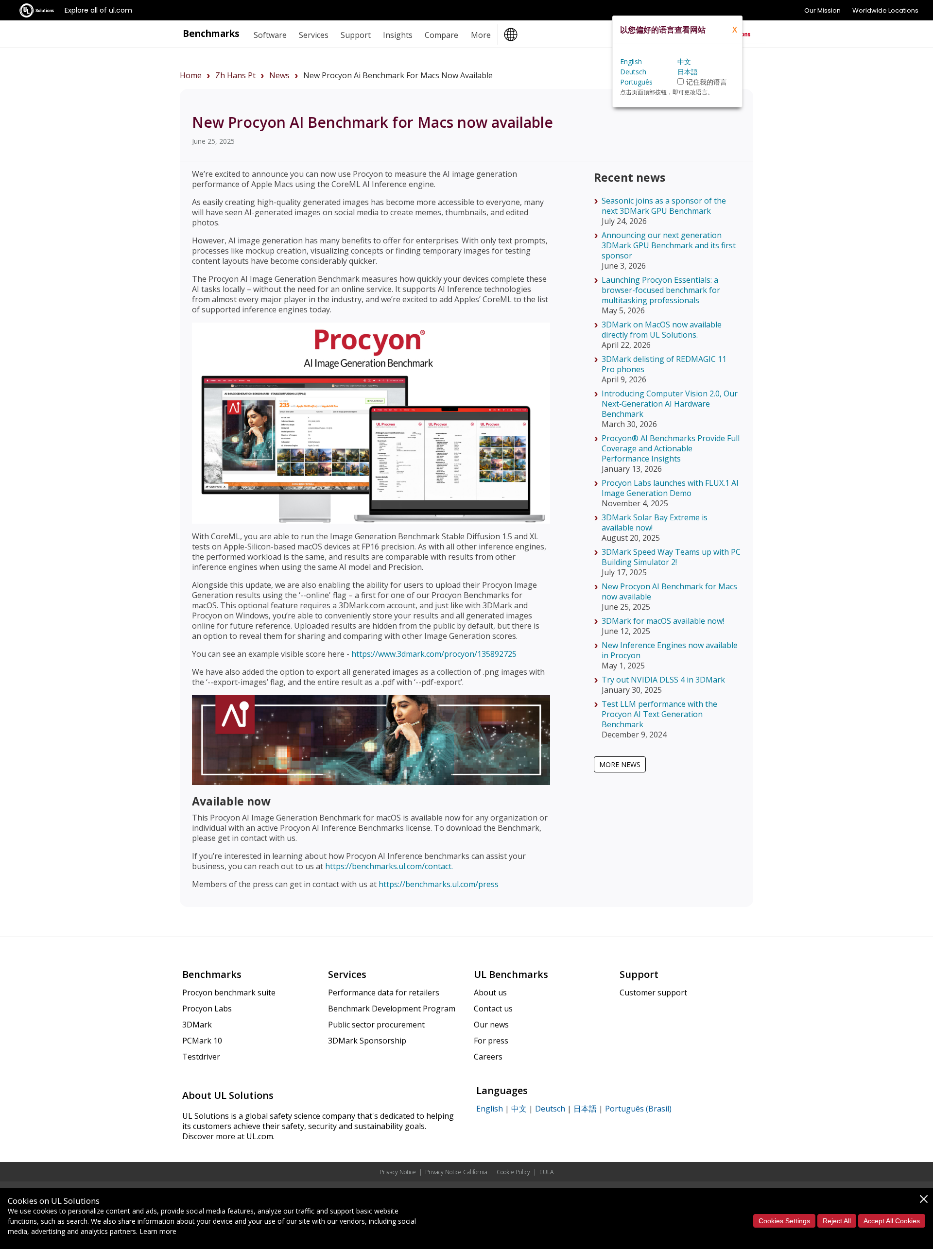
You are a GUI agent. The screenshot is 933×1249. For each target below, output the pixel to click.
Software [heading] (270, 35)
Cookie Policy (513, 1172)
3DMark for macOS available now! (663, 621)
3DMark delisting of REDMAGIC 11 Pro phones (664, 364)
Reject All (837, 1221)
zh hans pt (235, 75)
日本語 (585, 1108)
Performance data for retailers (383, 992)
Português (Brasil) (638, 1108)
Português (636, 81)
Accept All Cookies (892, 1221)
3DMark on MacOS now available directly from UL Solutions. (662, 329)
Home (191, 75)
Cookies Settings (784, 1221)
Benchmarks (211, 33)
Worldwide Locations (885, 10)
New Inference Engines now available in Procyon (670, 650)
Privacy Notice (398, 1172)
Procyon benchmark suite (229, 992)
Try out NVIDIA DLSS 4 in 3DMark (663, 679)
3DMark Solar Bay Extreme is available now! (655, 522)
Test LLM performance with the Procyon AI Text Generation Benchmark (659, 714)
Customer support (653, 992)
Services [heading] (313, 35)
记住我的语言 (706, 81)
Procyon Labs (207, 1008)
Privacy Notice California (456, 1172)
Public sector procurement (376, 1024)
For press (491, 1040)
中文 (519, 1108)
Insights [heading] (398, 35)
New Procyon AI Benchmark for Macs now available (669, 591)
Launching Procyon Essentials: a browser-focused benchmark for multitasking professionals (661, 290)
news (279, 75)
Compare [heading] (441, 35)
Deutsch (550, 1108)
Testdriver (201, 1056)
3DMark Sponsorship (367, 1040)
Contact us (493, 1008)
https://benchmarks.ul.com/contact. (389, 866)
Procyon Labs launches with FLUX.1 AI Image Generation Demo (670, 488)
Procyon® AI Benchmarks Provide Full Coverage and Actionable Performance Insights (671, 448)
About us (490, 992)
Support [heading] (356, 35)
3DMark (197, 1024)
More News (619, 764)
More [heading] (481, 35)
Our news (491, 1024)
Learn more (157, 1231)
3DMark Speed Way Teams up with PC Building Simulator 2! (671, 557)
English (489, 1108)
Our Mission (822, 10)
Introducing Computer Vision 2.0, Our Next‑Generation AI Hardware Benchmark (670, 403)
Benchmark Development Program (391, 1008)
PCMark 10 (202, 1040)
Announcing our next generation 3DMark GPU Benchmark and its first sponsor (669, 245)
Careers (488, 1056)
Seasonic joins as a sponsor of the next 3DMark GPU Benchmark (664, 205)
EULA (546, 1172)
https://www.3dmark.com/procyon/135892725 (434, 654)
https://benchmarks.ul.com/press (439, 884)
